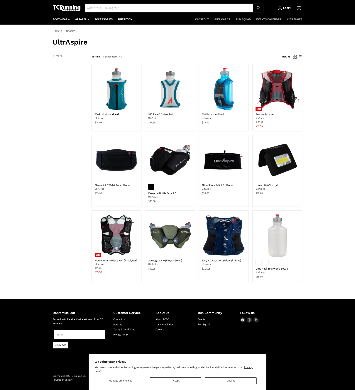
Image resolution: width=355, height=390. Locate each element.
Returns (117, 324)
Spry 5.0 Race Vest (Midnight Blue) (221, 261)
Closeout (202, 19)
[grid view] (294, 56)
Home (56, 31)
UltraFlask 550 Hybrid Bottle (272, 269)
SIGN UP (60, 345)
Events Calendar (268, 19)
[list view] (299, 56)
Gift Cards (222, 19)
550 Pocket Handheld (107, 114)
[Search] (258, 8)
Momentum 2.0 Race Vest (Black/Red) (116, 261)
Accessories (103, 19)
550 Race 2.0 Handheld (161, 114)
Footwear (60, 19)
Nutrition (125, 19)
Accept (176, 381)
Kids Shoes (294, 19)
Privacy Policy (121, 335)
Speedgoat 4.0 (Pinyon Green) (165, 261)
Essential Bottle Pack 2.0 (162, 193)
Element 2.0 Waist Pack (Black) (112, 185)
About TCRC (162, 319)
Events (201, 319)
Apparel (81, 19)
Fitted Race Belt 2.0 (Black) (217, 185)
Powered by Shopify (62, 380)
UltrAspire (99, 118)
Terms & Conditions (124, 329)
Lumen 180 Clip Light (267, 185)
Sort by (96, 56)
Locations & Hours (165, 324)
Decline (231, 381)
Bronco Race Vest (265, 114)
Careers (159, 329)
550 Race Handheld (213, 114)
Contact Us (119, 319)
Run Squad (243, 19)
